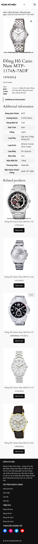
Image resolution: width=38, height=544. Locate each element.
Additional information (15, 99)
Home (5, 12)
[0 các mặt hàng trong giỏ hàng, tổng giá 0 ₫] (34, 4)
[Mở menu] (24, 4)
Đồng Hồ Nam (21, 93)
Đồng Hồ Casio (13, 12)
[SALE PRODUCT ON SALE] (19, 311)
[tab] (19, 99)
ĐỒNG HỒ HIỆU (9, 462)
